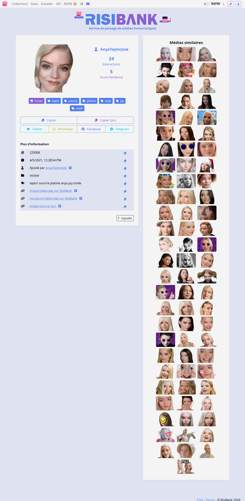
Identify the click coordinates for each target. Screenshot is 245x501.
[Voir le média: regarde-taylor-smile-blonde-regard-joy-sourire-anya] (186, 229)
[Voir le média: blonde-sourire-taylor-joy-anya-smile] (206, 340)
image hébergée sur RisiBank (51, 191)
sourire (73, 101)
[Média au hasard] (81, 4)
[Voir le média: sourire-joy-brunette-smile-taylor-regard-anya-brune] (186, 355)
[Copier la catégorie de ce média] (125, 176)
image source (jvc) (43, 206)
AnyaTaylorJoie (113, 49)
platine (91, 101)
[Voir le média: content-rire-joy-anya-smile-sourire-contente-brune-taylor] (186, 133)
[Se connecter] (238, 4)
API (58, 4)
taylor (55, 101)
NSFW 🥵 (70, 4)
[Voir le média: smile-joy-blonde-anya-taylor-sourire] (165, 213)
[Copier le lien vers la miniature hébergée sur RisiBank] (125, 199)
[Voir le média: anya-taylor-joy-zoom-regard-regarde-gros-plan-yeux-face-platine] (206, 419)
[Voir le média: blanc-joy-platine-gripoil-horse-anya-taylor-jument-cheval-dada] (186, 435)
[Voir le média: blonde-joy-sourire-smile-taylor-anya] (165, 244)
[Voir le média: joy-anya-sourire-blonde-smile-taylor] (206, 260)
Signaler (126, 218)
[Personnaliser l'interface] (230, 4)
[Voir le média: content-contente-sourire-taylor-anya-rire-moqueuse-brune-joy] (186, 403)
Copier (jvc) (107, 120)
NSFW (215, 4)
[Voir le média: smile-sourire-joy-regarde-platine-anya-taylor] (165, 54)
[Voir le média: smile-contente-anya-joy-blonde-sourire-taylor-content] (186, 213)
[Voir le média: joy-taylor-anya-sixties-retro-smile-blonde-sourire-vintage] (165, 355)
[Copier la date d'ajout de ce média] (125, 161)
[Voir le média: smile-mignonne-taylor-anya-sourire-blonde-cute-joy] (206, 292)
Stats (34, 4)
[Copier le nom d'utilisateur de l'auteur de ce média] (125, 168)
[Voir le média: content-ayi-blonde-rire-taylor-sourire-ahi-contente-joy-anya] (206, 387)
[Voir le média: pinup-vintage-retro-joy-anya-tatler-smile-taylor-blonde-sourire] (186, 308)
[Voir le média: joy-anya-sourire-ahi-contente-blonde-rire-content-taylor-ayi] (206, 435)
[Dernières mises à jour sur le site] (223, 4)
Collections (20, 4)
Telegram (122, 129)
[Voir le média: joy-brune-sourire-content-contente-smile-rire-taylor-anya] (186, 292)
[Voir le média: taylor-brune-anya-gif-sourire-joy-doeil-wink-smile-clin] (206, 213)
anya (107, 101)
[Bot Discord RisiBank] (88, 3)
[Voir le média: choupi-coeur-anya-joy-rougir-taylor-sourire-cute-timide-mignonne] (206, 371)
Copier (51, 120)
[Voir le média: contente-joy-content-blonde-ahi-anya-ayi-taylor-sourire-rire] (165, 387)
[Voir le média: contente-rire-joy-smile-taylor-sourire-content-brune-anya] (206, 197)
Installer (47, 4)
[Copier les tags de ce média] (125, 184)
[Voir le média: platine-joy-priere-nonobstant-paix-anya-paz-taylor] (186, 467)
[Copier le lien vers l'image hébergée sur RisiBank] (125, 191)
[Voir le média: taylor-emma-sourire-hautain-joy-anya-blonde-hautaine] (186, 451)
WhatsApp (65, 129)
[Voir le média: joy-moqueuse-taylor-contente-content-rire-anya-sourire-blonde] (186, 387)
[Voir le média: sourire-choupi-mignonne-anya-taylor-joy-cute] (165, 403)
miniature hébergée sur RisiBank (54, 198)
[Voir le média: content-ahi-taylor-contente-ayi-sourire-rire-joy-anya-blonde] (165, 371)
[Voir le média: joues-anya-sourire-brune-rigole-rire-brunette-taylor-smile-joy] (165, 149)
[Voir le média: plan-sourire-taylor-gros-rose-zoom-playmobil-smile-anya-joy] (206, 149)
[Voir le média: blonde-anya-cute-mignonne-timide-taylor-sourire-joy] (165, 451)
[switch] (206, 4)
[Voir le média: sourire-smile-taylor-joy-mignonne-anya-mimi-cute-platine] (206, 54)
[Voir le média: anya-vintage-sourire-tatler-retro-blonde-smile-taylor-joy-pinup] (165, 324)
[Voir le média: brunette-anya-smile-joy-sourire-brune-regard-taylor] (186, 324)
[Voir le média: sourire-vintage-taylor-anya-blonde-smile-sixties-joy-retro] (206, 308)
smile (79, 108)
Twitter (36, 129)
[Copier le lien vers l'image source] (125, 207)
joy (121, 101)
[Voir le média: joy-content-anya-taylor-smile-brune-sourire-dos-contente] (165, 260)
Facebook (93, 129)
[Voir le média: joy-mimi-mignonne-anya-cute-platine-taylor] (186, 419)
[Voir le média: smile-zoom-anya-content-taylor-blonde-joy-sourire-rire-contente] (206, 70)
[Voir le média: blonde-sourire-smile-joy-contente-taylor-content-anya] (206, 324)
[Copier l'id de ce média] (125, 153)
